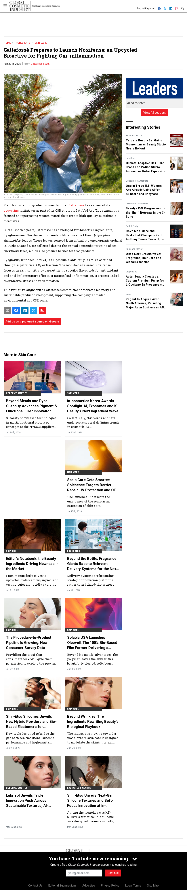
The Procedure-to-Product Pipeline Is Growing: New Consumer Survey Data (28, 642)
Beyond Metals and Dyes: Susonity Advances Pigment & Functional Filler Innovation (31, 406)
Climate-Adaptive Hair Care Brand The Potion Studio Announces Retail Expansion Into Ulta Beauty (145, 167)
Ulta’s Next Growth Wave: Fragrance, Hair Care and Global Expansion (143, 258)
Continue (113, 873)
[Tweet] (33, 310)
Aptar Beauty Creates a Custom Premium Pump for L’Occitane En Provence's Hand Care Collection (145, 281)
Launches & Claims (79, 787)
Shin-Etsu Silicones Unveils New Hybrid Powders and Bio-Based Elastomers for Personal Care (31, 721)
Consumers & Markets (137, 181)
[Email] (7, 310)
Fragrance (74, 551)
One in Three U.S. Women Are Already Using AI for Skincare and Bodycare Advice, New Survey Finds (144, 190)
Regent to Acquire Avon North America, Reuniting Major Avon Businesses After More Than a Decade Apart (146, 303)
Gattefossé (76, 205)
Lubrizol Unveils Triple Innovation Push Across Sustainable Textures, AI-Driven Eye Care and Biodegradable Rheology (27, 800)
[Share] (16, 310)
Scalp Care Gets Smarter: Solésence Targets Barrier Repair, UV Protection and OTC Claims (93, 485)
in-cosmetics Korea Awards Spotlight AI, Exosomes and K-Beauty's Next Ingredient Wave (93, 406)
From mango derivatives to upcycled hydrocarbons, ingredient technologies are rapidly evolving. (32, 580)
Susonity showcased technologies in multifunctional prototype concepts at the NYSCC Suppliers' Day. (31, 422)
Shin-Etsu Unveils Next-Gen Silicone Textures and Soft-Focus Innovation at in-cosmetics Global (90, 800)
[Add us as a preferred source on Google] (42, 310)
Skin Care (41, 42)
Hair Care (130, 158)
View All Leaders (154, 113)
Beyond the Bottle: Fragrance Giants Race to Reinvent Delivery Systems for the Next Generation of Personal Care (92, 563)
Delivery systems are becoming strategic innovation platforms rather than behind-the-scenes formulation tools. (90, 580)
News (128, 294)
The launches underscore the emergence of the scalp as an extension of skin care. (88, 501)
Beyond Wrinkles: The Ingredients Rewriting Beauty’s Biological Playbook (93, 721)
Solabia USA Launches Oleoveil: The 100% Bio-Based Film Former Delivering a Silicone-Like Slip (92, 642)
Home (7, 42)
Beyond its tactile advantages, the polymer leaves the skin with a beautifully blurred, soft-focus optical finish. (92, 659)
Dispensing (131, 271)
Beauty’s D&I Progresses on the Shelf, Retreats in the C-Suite (145, 212)
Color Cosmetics (17, 393)
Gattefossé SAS (40, 63)
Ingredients (22, 42)
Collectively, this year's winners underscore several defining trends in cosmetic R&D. (93, 422)
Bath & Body (132, 226)
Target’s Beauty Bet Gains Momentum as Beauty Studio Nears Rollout (146, 144)
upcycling (12, 210)
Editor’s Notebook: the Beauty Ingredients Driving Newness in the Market (32, 563)
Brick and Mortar (134, 135)
